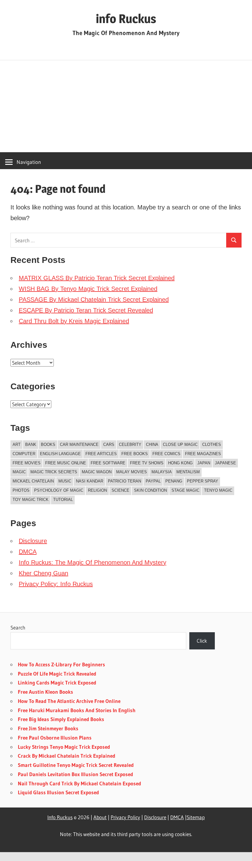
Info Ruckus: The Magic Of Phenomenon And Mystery (92, 562)
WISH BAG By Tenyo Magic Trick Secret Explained (88, 288)
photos (21, 490)
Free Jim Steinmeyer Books (48, 728)
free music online (65, 463)
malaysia (162, 472)
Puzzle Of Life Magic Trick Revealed (57, 673)
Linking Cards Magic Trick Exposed (57, 682)
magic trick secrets (53, 472)
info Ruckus (126, 18)
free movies (27, 463)
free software (108, 463)
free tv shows (146, 463)
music (64, 481)
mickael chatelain (33, 481)
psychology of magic (58, 490)
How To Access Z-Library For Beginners (61, 664)
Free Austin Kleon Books (45, 691)
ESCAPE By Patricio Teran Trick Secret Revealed (86, 310)
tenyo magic (218, 490)
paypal (153, 481)
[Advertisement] (126, 106)
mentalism (188, 472)
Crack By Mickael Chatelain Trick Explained (66, 755)
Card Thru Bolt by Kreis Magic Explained (74, 321)
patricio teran (124, 481)
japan (203, 463)
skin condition (150, 490)
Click (202, 640)
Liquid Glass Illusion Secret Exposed (58, 792)
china (152, 444)
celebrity (130, 444)
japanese (225, 463)
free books (134, 453)
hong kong (180, 463)
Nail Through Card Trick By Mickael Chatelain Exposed (79, 783)
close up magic (180, 444)
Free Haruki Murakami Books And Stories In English (77, 710)
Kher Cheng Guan (43, 573)
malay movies (131, 472)
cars (108, 444)
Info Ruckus (60, 817)
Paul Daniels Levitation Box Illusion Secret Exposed (75, 774)
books (48, 444)
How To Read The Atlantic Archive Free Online (69, 701)
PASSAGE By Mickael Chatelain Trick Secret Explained (94, 299)
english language (60, 453)
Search (17, 627)
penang (173, 481)
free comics (166, 453)
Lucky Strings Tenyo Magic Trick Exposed (64, 747)
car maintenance (79, 444)
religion (97, 490)
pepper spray (202, 481)
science (120, 490)
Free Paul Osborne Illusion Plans (55, 737)
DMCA (28, 551)
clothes (211, 444)
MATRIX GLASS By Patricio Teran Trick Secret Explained (97, 278)
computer (24, 453)
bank (30, 444)
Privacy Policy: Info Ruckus (56, 584)
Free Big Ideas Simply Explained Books (61, 719)
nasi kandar (89, 481)
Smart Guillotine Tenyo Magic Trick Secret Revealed (76, 765)
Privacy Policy (125, 817)
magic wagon (97, 472)
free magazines (203, 453)
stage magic (185, 490)
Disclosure (33, 541)
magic (19, 472)
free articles (101, 453)
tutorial (63, 499)
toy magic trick (31, 499)
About (100, 817)
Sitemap (196, 817)
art (17, 444)
